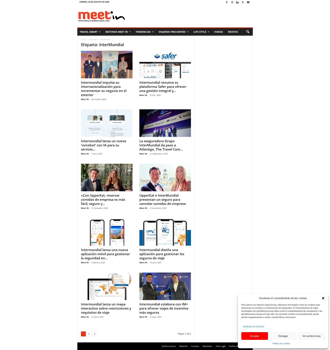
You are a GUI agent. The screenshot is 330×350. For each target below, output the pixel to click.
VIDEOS (218, 31)
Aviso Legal (221, 346)
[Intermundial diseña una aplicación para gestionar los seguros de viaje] (165, 232)
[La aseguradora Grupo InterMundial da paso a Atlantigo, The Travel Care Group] (165, 123)
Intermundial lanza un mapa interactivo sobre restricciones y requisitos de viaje (106, 308)
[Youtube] (248, 2)
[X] (243, 2)
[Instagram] (232, 2)
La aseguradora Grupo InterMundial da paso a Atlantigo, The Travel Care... (161, 145)
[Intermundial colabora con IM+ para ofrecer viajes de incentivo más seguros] (165, 286)
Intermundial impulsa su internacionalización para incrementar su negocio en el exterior (103, 88)
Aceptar (254, 336)
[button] (323, 298)
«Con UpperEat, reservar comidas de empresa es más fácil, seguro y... (103, 199)
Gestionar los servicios (253, 326)
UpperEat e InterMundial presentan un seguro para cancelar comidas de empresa (162, 199)
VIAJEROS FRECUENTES (172, 31)
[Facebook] (227, 2)
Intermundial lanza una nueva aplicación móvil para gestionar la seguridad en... (105, 254)
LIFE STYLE (200, 31)
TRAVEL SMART (88, 31)
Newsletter (207, 346)
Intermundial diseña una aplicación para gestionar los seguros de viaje (161, 254)
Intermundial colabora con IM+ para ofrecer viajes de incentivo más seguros (164, 308)
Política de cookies (281, 343)
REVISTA (233, 31)
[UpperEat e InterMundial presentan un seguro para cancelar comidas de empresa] (165, 177)
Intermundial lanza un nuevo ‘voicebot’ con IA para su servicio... (103, 145)
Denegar (283, 336)
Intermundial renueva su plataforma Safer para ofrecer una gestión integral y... (162, 86)
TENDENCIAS (143, 31)
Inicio (83, 39)
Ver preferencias (311, 336)
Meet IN (85, 99)
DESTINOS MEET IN (116, 31)
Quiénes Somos (169, 346)
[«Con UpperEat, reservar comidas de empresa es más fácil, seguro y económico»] (107, 177)
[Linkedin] (237, 2)
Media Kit (183, 346)
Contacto (195, 346)
